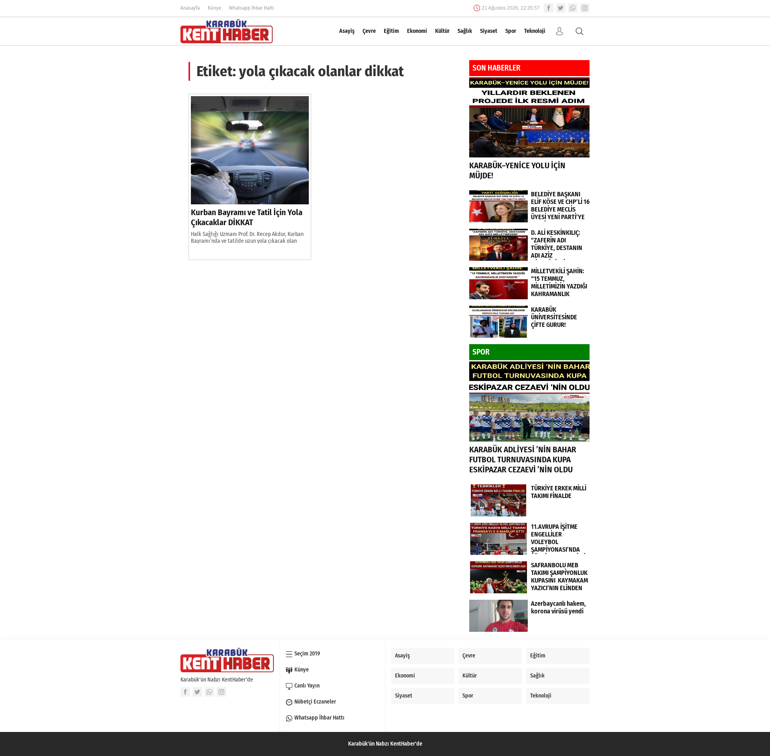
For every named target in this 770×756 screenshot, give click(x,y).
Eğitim (391, 31)
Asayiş (347, 31)
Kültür (442, 31)
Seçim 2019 (307, 653)
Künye (214, 8)
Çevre (369, 31)
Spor (510, 31)
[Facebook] (548, 8)
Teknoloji (534, 31)
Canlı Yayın (307, 685)
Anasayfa (190, 8)
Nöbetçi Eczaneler (315, 701)
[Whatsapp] (573, 8)
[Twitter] (560, 8)
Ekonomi (417, 31)
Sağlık (465, 31)
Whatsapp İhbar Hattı (251, 8)
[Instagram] (585, 8)
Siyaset (488, 31)
